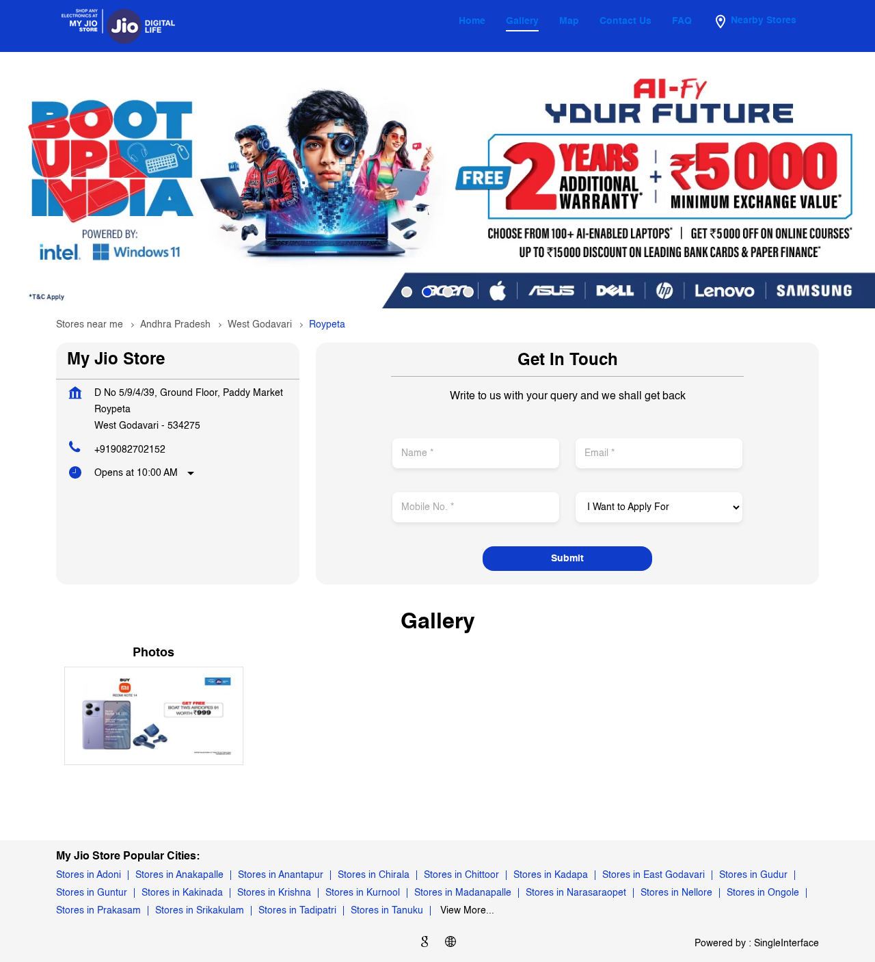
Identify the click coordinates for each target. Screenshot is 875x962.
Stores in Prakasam (98, 911)
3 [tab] (447, 291)
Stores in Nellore (676, 893)
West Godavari (260, 325)
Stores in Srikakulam (199, 911)
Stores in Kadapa (550, 875)
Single (786, 943)
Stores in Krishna (274, 893)
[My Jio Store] (118, 26)
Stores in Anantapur (280, 875)
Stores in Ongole (763, 893)
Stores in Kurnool (362, 893)
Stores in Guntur (91, 893)
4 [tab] (468, 291)
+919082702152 (129, 450)
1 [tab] (406, 291)
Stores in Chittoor (461, 875)
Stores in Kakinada (182, 893)
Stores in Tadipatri (297, 911)
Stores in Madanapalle (462, 893)
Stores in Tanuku (387, 911)
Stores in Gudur (753, 875)
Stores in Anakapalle (179, 875)
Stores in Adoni (88, 875)
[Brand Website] (450, 944)
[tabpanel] (437, 180)
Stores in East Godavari (653, 875)
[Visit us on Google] (425, 944)
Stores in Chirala (373, 875)
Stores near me (89, 325)
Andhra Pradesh (175, 325)
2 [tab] (427, 291)
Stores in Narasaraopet (576, 893)
